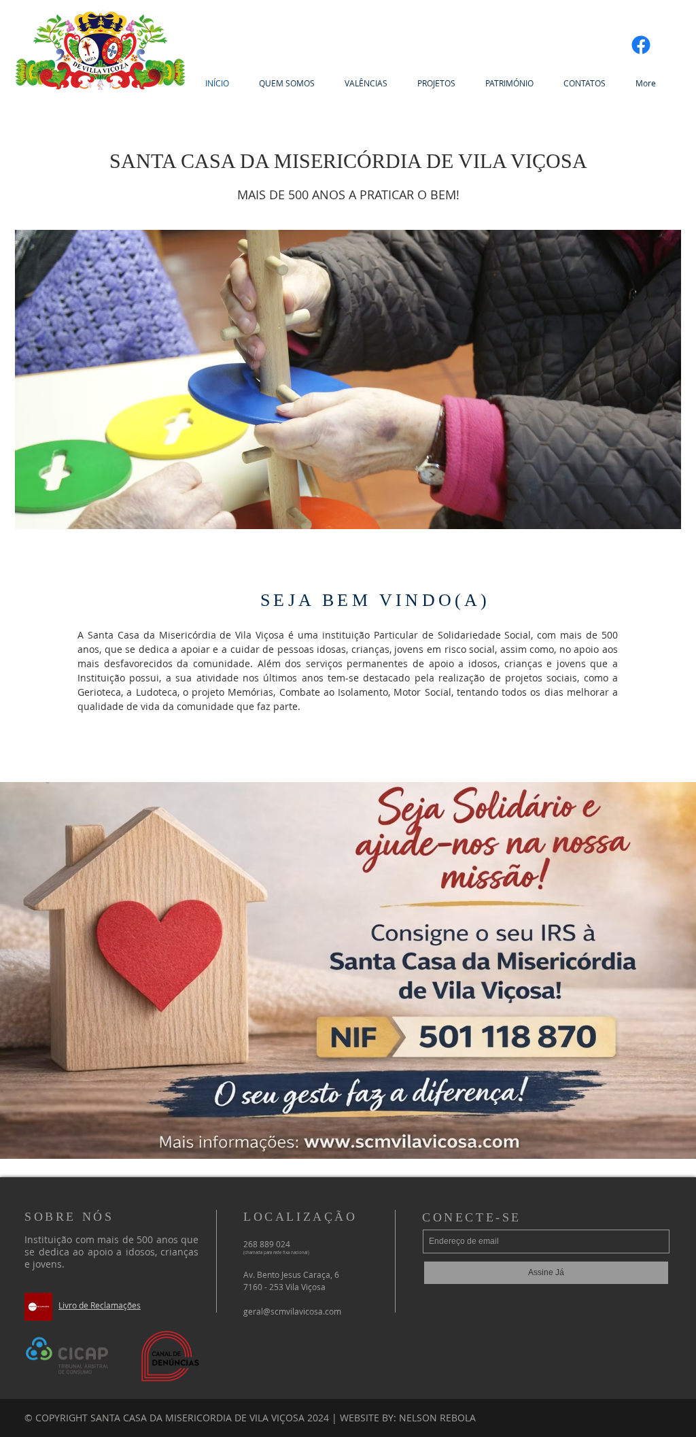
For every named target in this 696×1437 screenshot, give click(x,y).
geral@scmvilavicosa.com (292, 1311)
